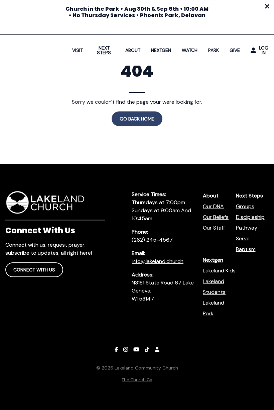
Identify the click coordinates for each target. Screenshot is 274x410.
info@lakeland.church (157, 261)
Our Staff (214, 227)
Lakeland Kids (219, 270)
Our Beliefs (216, 217)
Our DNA (213, 206)
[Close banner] (267, 7)
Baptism (246, 249)
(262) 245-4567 (152, 239)
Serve (243, 238)
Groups (245, 206)
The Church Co (137, 380)
